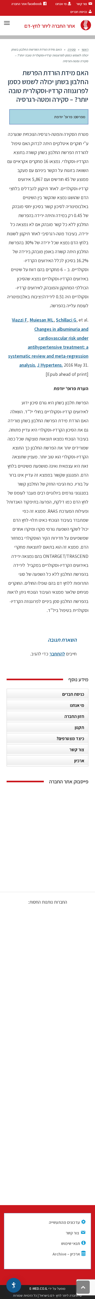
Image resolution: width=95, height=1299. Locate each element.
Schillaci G (66, 320)
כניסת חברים (73, 694)
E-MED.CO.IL (39, 1288)
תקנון (79, 727)
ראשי (85, 49)
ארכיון (79, 761)
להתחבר (57, 654)
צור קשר (76, 749)
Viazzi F (19, 320)
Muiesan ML (42, 320)
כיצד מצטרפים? (70, 738)
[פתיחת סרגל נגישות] (13, 1285)
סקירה (72, 49)
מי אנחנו (77, 705)
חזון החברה (74, 716)
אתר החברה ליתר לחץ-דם (49, 25)
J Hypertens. (50, 365)
